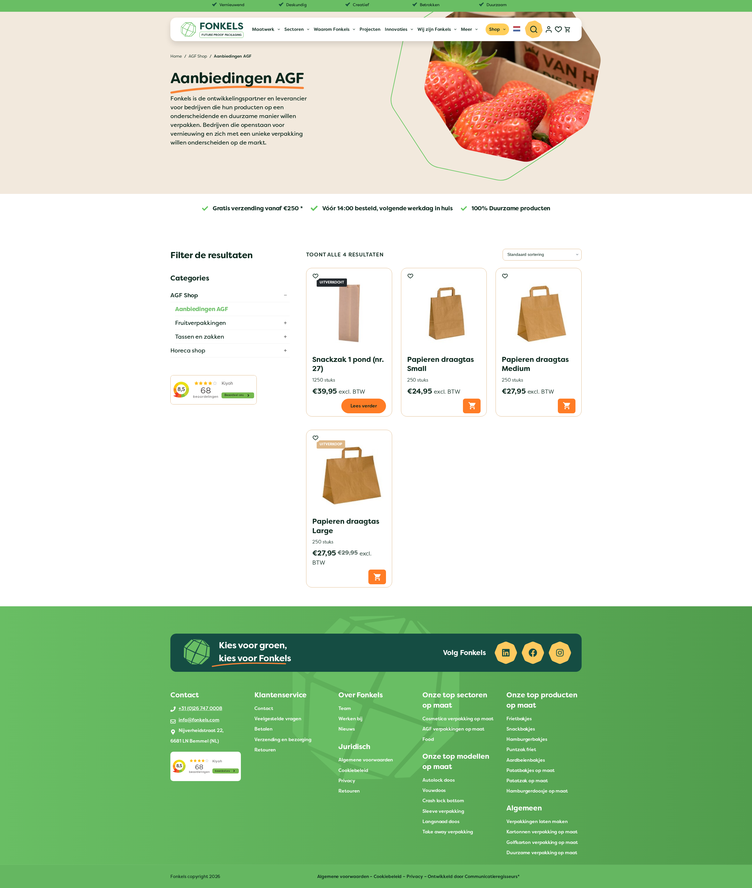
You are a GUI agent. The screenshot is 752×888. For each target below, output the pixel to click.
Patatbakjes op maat (530, 770)
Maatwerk (263, 29)
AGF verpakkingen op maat (453, 729)
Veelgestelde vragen (277, 719)
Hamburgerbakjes (526, 739)
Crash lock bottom (443, 801)
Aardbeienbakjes (526, 760)
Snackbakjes (520, 729)
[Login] (548, 29)
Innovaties (396, 29)
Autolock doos (438, 780)
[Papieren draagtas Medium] (538, 311)
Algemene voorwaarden (365, 760)
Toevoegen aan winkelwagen (472, 406)
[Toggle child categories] (285, 295)
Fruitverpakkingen (200, 323)
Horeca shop (187, 350)
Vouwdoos (434, 790)
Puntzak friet (521, 749)
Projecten (370, 29)
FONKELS (221, 26)
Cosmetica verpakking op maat (458, 719)
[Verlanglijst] (558, 29)
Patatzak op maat (527, 781)
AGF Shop (184, 295)
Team (344, 708)
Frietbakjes (519, 719)
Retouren (265, 750)
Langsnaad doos (440, 821)
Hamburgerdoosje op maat (537, 791)
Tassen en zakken (199, 336)
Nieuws (346, 729)
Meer (466, 29)
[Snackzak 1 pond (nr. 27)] (349, 311)
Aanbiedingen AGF (201, 309)
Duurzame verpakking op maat (541, 853)
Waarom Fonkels (332, 29)
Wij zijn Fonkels (434, 29)
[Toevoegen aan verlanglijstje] (315, 276)
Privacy (346, 781)
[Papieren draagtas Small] (444, 311)
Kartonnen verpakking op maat (542, 832)
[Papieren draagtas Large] (349, 473)
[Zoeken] (534, 29)
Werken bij (350, 719)
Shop (494, 29)
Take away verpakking (447, 832)
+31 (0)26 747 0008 (200, 708)
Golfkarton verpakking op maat (542, 842)
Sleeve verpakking (443, 811)
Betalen (263, 729)
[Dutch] (517, 28)
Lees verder (363, 406)
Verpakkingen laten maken (537, 821)
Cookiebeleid (353, 770)
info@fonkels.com (199, 720)
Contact (263, 708)
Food (428, 739)
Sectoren (293, 29)
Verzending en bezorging (282, 739)
